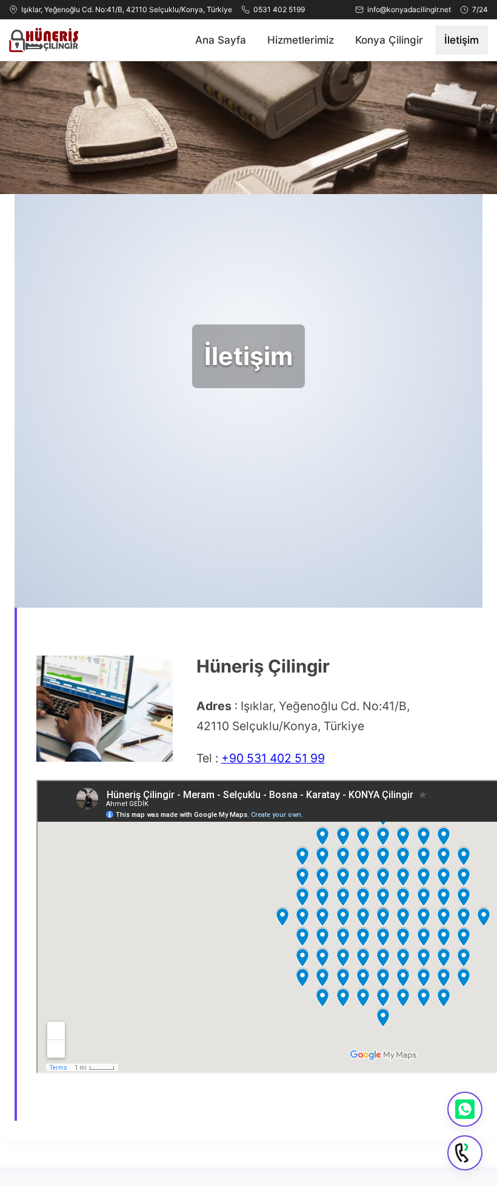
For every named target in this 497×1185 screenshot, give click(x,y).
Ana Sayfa (220, 39)
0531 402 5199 (279, 9)
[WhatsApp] (464, 1109)
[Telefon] (464, 1152)
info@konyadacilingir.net (409, 9)
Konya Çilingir (389, 39)
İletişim (461, 39)
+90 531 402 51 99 (273, 758)
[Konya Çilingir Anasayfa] (43, 40)
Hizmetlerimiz (300, 39)
